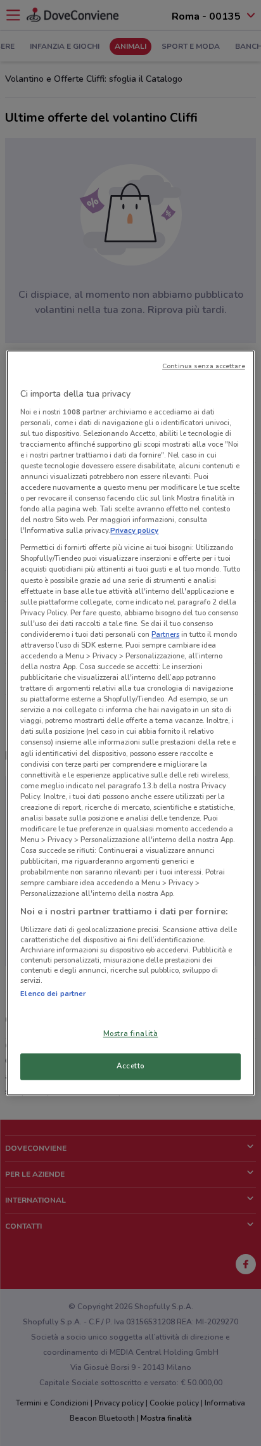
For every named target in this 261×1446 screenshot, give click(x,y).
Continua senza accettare (203, 366)
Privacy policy (134, 531)
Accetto (130, 1066)
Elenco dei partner (53, 994)
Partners (165, 634)
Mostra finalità (130, 1034)
